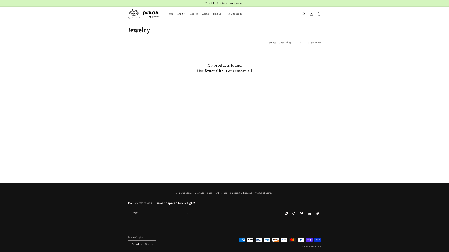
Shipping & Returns (241, 192)
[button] (181, 14)
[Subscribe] (187, 213)
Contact (199, 192)
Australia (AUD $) (140, 244)
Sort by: (272, 42)
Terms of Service (264, 192)
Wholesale (221, 192)
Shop (209, 192)
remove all (242, 71)
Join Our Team (184, 192)
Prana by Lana (315, 246)
